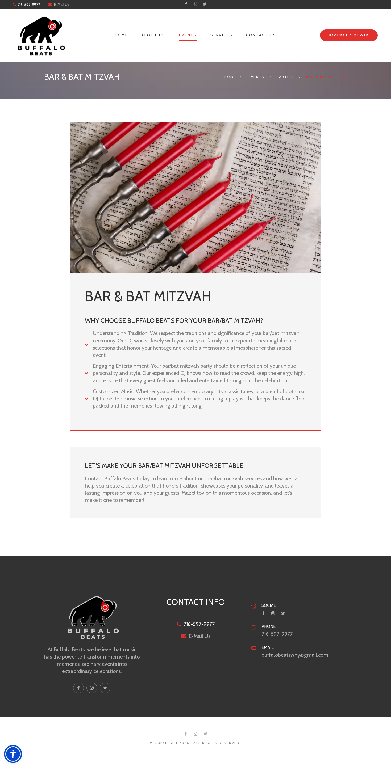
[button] (13, 754)
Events (188, 35)
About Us (153, 35)
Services (221, 35)
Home (121, 35)
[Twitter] (205, 4)
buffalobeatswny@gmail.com (294, 655)
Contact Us (261, 35)
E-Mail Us (61, 4)
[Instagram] (195, 4)
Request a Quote (348, 35)
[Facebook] (186, 4)
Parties (285, 77)
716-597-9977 (29, 4)
